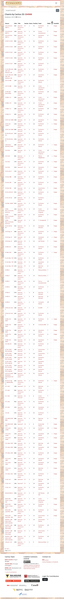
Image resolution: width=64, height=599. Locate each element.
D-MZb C (7, 270)
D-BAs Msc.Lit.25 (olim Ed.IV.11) (9, 210)
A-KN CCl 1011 (9, 52)
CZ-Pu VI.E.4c (8, 197)
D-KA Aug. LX (8, 231)
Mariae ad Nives (42, 270)
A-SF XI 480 (8, 80)
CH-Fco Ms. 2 (8, 171)
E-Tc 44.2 (7, 386)
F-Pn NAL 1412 (9, 474)
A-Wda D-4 (8, 114)
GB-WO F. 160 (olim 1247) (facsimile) (8, 527)
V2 (25, 307)
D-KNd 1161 (8, 252)
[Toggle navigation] (56, 3)
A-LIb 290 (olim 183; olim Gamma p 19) (9, 71)
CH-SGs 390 (8, 182)
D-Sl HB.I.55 (8, 344)
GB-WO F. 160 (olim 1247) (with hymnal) (8, 521)
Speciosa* (20, 167)
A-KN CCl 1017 (9, 63)
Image (55, 26)
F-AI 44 (7, 413)
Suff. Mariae (41, 241)
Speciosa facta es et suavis (20, 27)
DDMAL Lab (8, 568)
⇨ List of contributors (11, 572)
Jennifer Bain (8, 564)
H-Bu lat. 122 (8, 542)
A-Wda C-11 (8, 97)
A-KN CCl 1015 (9, 46)
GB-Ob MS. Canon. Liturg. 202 (8, 500)
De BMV (40, 307)
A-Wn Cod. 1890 (9, 120)
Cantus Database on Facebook (50, 562)
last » (8, 548)
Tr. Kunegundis (42, 220)
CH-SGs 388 (8, 177)
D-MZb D (7, 292)
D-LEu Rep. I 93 (9, 258)
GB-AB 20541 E (9, 493)
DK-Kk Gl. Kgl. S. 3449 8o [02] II (9, 382)
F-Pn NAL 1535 (9, 443)
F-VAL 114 (7, 479)
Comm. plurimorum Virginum (41, 87)
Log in (45, 579)
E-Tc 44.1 (7, 390)
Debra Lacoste (9, 559)
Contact (46, 560)
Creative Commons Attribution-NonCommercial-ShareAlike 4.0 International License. (32, 567)
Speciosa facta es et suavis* (20, 470)
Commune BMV (42, 324)
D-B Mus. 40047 (9, 203)
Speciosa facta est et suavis (20, 414)
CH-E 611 (7, 150)
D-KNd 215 (8, 246)
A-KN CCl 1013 (9, 41)
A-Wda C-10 (8, 103)
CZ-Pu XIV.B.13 (9, 192)
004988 (28, 14)
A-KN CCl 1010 (9, 58)
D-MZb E (7, 287)
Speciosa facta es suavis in (20, 243)
